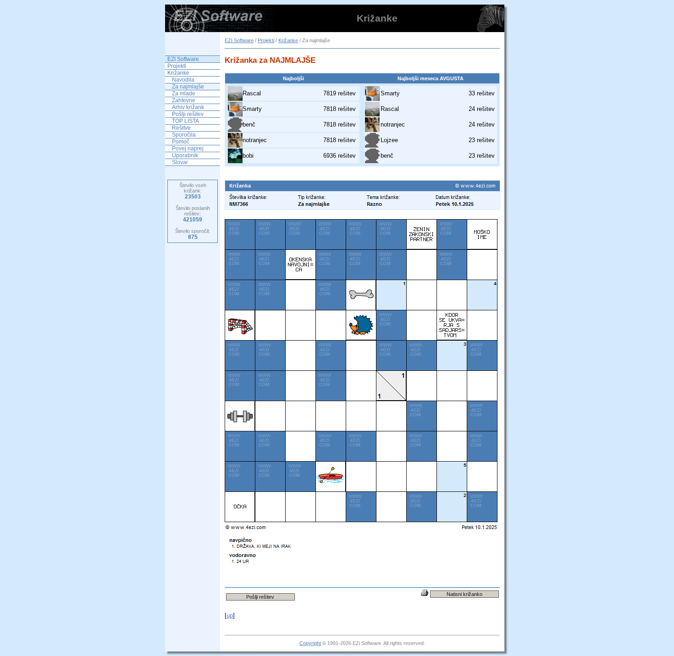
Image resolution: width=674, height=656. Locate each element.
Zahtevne (183, 100)
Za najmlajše (188, 86)
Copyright (310, 643)
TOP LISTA (185, 121)
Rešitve (181, 128)
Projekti (266, 40)
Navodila (183, 80)
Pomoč (180, 141)
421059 (192, 219)
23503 (193, 196)
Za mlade (183, 93)
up (230, 615)
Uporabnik (185, 155)
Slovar (180, 162)
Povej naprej (188, 148)
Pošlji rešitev (188, 114)
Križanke (288, 40)
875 (193, 237)
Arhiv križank (188, 107)
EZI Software (239, 40)
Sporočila (184, 135)
